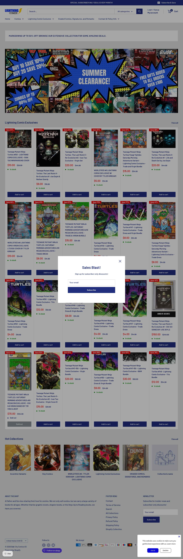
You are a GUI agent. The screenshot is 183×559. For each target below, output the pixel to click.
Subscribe (91, 290)
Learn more (171, 544)
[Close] (120, 261)
